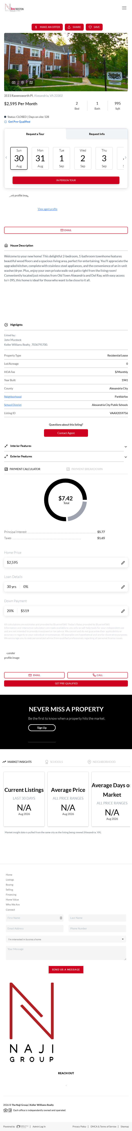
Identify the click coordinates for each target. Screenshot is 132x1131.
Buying (9, 884)
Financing (11, 894)
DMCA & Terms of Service (103, 1126)
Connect (10, 909)
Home (9, 874)
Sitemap (125, 1126)
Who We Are (13, 904)
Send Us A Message (66, 969)
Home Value (12, 899)
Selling (9, 889)
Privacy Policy (79, 1126)
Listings (10, 879)
